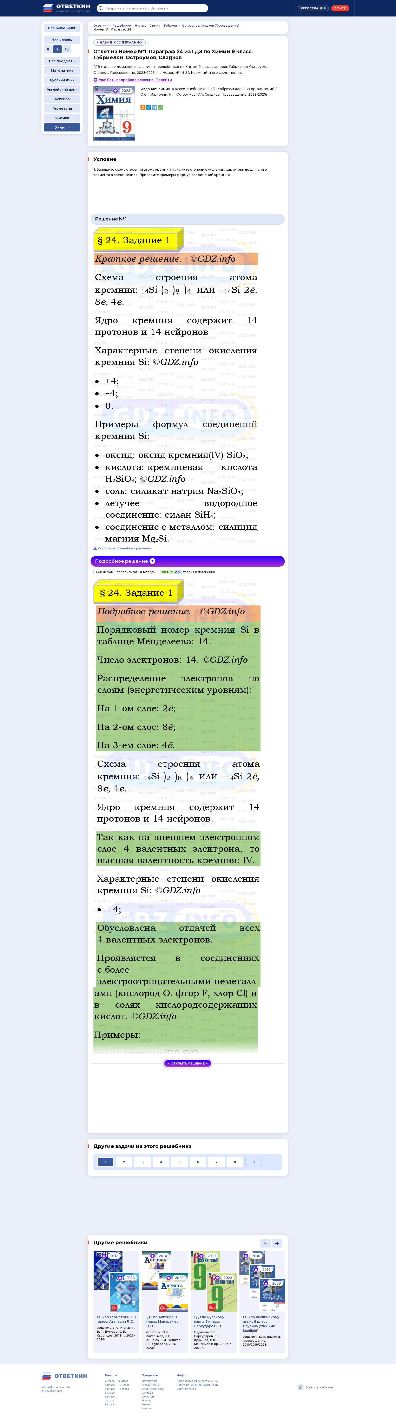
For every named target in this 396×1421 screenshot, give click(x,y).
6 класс (110, 1396)
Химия (145, 1404)
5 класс (109, 1392)
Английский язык (62, 89)
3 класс (110, 1384)
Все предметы (62, 61)
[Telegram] (154, 107)
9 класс (123, 1380)
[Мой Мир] (148, 107)
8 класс (110, 1404)
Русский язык (62, 80)
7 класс (109, 1400)
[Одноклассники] (142, 107)
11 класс (123, 1388)
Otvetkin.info (53, 1390)
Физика (62, 118)
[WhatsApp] (160, 107)
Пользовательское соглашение (197, 1380)
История (146, 1408)
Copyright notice (186, 1388)
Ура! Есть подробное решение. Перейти (135, 80)
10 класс (123, 1384)
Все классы (62, 40)
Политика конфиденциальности (198, 1384)
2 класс (109, 1380)
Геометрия (62, 108)
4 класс (110, 1388)
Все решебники (62, 28)
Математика (62, 70)
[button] (253, 1162)
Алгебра (62, 99)
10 (67, 49)
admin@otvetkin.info (55, 1387)
